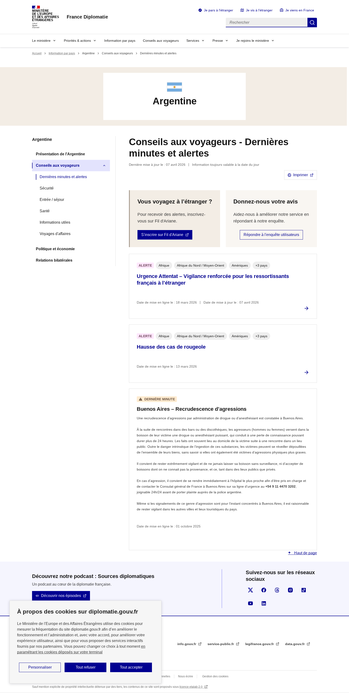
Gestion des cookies (215, 676)
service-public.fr (221, 644)
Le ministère (41, 40)
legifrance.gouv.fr (260, 644)
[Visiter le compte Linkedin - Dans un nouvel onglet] (264, 603)
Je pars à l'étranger (218, 10)
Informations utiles (55, 222)
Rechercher (312, 22)
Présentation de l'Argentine (60, 154)
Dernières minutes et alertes (63, 177)
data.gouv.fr (295, 644)
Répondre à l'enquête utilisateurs (271, 235)
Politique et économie (55, 249)
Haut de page (305, 553)
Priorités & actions (77, 40)
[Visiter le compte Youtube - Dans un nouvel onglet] (250, 603)
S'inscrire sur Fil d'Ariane (162, 235)
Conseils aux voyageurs (161, 40)
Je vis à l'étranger (259, 10)
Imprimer (300, 175)
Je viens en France (299, 10)
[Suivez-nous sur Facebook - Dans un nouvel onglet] (264, 590)
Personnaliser (40, 667)
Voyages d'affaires (55, 234)
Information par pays (119, 40)
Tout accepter (131, 667)
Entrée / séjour (52, 200)
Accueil (37, 53)
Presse (217, 40)
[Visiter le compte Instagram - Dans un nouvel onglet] (290, 590)
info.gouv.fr (187, 644)
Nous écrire (185, 676)
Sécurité (47, 188)
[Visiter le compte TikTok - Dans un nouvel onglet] (303, 590)
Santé (45, 211)
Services (192, 40)
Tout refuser (85, 667)
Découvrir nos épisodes (61, 596)
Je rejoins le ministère (252, 40)
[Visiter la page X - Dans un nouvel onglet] (250, 590)
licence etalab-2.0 (191, 686)
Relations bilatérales (54, 260)
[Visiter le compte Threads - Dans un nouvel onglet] (277, 590)
